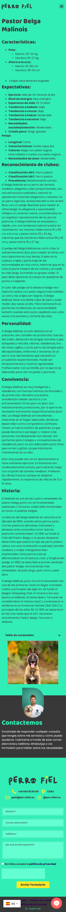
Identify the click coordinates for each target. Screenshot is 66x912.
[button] (61, 6)
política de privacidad (42, 864)
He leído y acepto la (30, 864)
